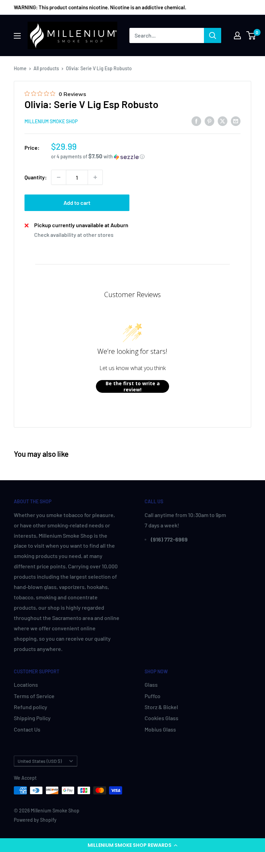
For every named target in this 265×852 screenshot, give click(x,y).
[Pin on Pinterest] (209, 120)
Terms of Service (34, 696)
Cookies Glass (161, 718)
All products (46, 68)
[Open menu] (17, 36)
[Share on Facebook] (196, 120)
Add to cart (76, 202)
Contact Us (27, 729)
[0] (251, 35)
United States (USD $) (40, 761)
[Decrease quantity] (58, 177)
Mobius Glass (160, 729)
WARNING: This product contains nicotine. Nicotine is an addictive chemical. (100, 7)
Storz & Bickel (161, 707)
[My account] (237, 35)
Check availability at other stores (74, 234)
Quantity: (35, 177)
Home (20, 68)
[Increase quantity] (95, 177)
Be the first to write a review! (133, 386)
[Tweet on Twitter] (222, 120)
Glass (151, 684)
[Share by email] (236, 120)
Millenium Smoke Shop (51, 121)
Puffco (152, 696)
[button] (132, 845)
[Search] (212, 35)
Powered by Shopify (35, 820)
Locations (26, 684)
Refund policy (30, 707)
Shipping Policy (32, 718)
